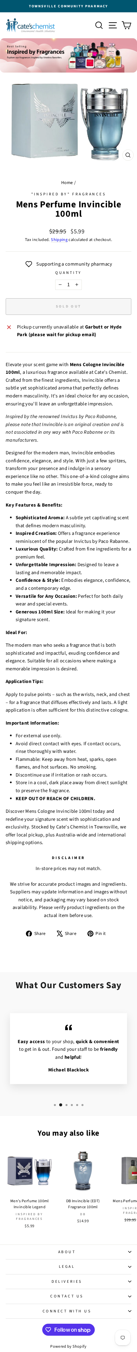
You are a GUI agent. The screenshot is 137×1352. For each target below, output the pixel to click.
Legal (67, 1266)
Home (67, 182)
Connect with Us (67, 1311)
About (67, 1252)
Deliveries (67, 1281)
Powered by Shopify (68, 1346)
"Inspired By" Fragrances (68, 194)
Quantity (68, 273)
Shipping (59, 240)
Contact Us (66, 1296)
